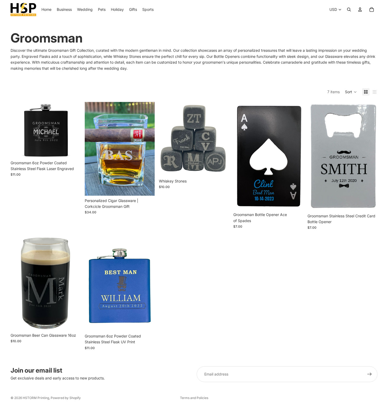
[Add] (147, 187)
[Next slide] (73, 130)
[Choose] (72, 149)
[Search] (349, 9)
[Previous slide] (18, 130)
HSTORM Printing (36, 398)
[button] (351, 92)
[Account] (360, 9)
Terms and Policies (194, 398)
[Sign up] (369, 374)
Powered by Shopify (66, 398)
